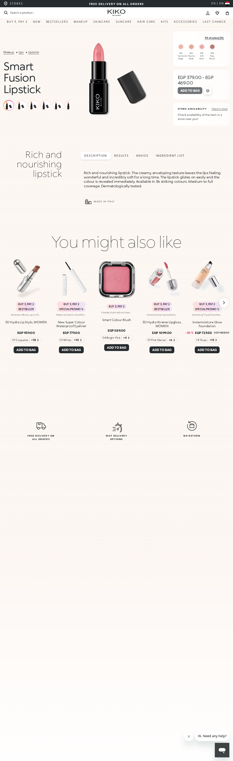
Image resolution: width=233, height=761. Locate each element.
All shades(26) (214, 38)
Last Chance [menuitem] (214, 21)
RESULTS (121, 155)
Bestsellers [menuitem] (57, 21)
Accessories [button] (185, 21)
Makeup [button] (81, 21)
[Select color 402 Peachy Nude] (191, 47)
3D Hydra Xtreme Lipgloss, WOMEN (161, 324)
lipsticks (33, 52)
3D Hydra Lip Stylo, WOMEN (26, 322)
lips (21, 52)
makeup (8, 52)
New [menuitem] (37, 21)
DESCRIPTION (95, 155)
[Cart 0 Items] (227, 12)
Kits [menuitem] (164, 21)
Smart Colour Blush (116, 320)
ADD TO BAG (182, 751)
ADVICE (142, 155)
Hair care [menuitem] (146, 21)
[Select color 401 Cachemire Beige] (181, 47)
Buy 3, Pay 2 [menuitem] (17, 21)
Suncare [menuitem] (124, 21)
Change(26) (183, 736)
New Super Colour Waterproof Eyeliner (71, 324)
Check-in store (220, 108)
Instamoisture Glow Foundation (207, 324)
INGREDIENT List (170, 155)
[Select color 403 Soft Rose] (202, 47)
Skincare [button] (101, 21)
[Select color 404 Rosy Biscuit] (212, 47)
